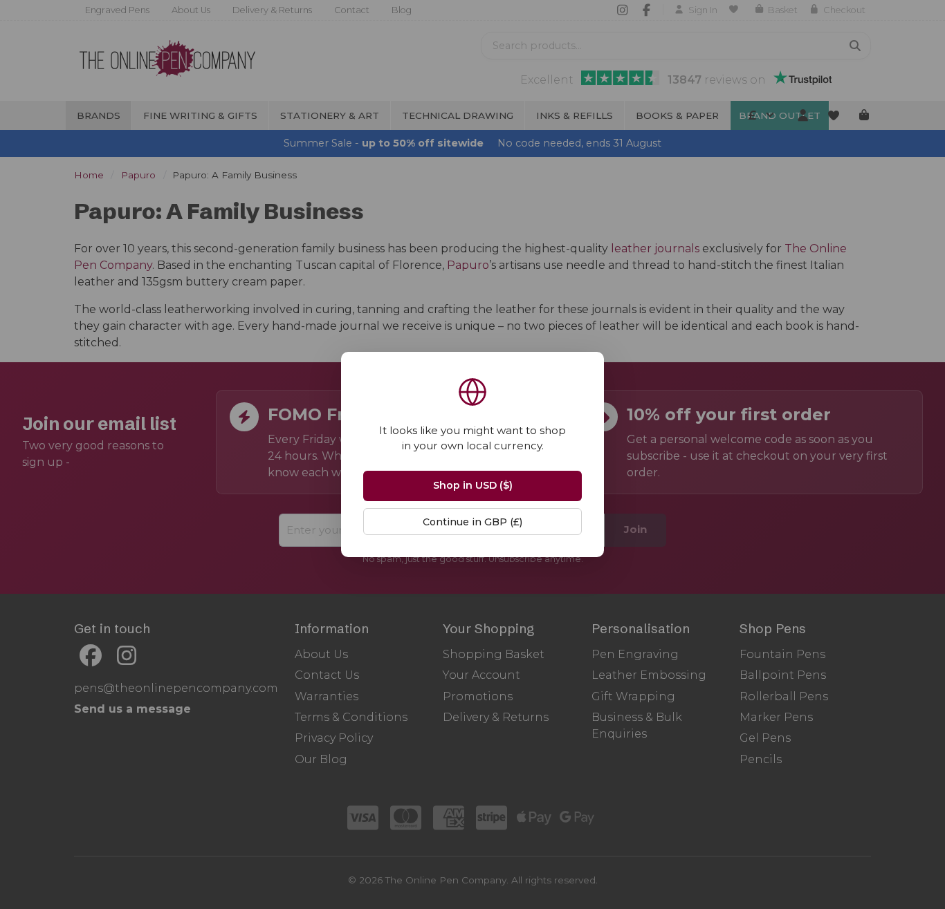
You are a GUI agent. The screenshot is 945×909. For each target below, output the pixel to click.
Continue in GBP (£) (472, 522)
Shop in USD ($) (473, 485)
